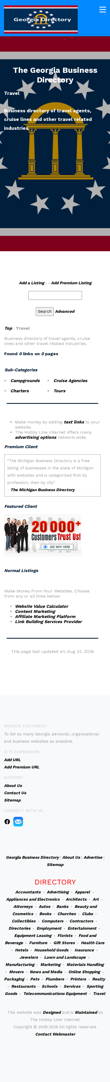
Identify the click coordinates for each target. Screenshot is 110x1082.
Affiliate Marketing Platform (45, 616)
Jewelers (28, 957)
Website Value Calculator (41, 606)
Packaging (14, 979)
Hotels (21, 950)
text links (74, 422)
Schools (49, 986)
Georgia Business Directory (32, 857)
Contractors (81, 921)
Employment (49, 928)
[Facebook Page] (7, 821)
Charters (19, 390)
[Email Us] (18, 821)
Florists (64, 935)
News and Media (46, 971)
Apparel (82, 892)
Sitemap (55, 864)
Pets (34, 979)
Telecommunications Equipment (55, 993)
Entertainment (82, 928)
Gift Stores (64, 942)
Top (8, 328)
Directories (19, 928)
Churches (66, 913)
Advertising (58, 892)
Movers (16, 971)
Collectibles (24, 921)
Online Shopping (84, 971)
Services (72, 986)
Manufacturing (19, 964)
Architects (76, 899)
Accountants (28, 892)
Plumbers (54, 979)
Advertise (93, 857)
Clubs (87, 913)
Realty (98, 979)
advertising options (35, 437)
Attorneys (23, 906)
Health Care (92, 942)
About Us (71, 857)
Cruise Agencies (70, 380)
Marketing (50, 964)
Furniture (38, 942)
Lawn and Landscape (65, 957)
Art (96, 899)
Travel (99, 993)
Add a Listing (31, 283)
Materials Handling (85, 964)
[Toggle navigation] (102, 9)
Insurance (84, 950)
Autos (44, 906)
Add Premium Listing (71, 283)
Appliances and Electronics (33, 899)
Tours (59, 390)
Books (45, 913)
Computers (52, 921)
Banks (62, 906)
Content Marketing (35, 611)
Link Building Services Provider (48, 621)
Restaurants (23, 986)
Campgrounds (25, 380)
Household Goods (51, 950)
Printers (78, 979)
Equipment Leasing (32, 935)
